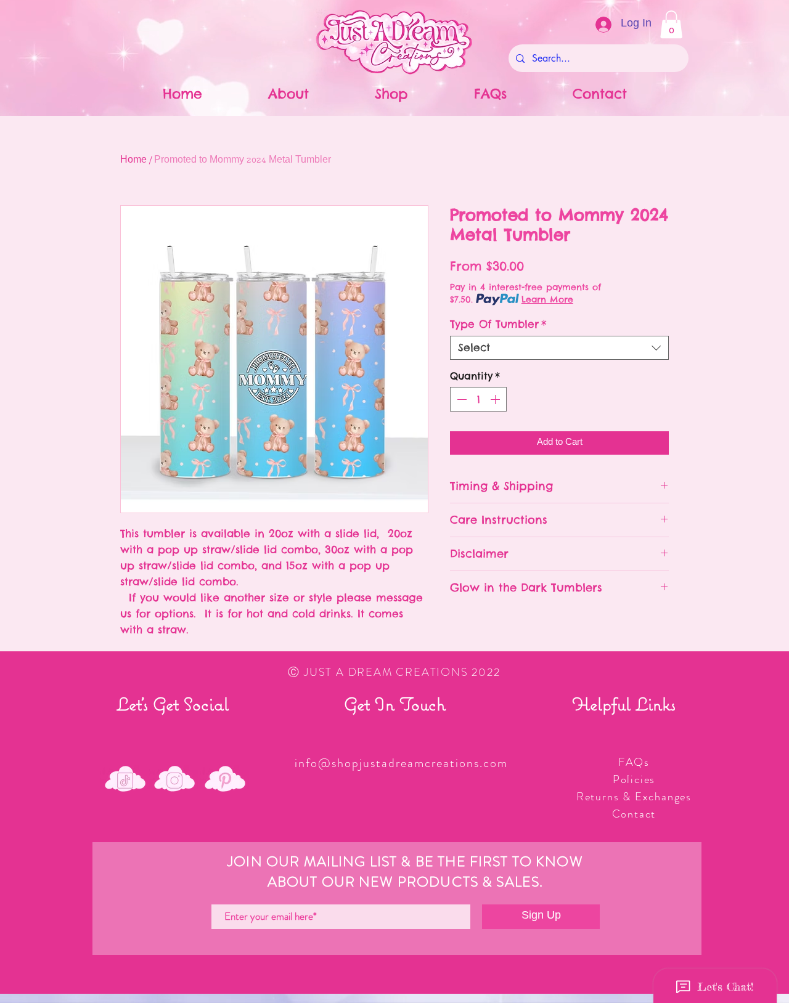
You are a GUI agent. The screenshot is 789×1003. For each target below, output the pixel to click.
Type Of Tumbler (498, 324)
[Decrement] (460, 399)
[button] (671, 24)
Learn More (547, 299)
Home (133, 161)
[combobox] (559, 348)
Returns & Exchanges (634, 797)
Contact (634, 814)
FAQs (634, 762)
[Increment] (496, 399)
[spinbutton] (478, 399)
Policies (634, 779)
